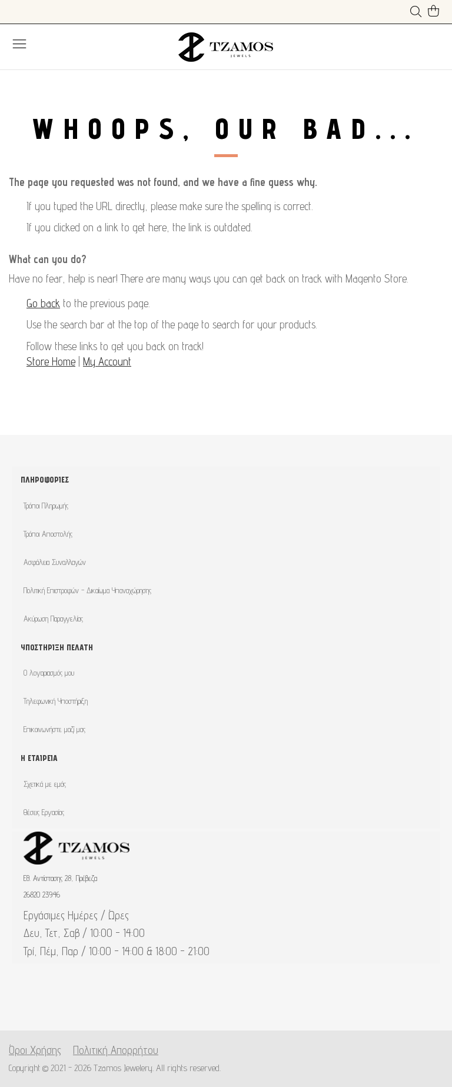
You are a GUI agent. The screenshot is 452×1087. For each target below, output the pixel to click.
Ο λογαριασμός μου (49, 672)
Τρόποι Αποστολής (48, 533)
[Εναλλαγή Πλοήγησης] (19, 43)
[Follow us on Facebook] (207, 1002)
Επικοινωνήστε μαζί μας (54, 729)
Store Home (50, 361)
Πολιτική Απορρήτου (115, 1049)
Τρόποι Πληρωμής (46, 505)
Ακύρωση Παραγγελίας (53, 618)
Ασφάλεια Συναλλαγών (55, 562)
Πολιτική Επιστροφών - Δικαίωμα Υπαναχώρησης (87, 590)
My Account (107, 361)
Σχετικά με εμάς (45, 784)
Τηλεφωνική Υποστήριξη (56, 701)
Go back (43, 303)
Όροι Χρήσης (35, 1049)
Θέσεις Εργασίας (44, 812)
